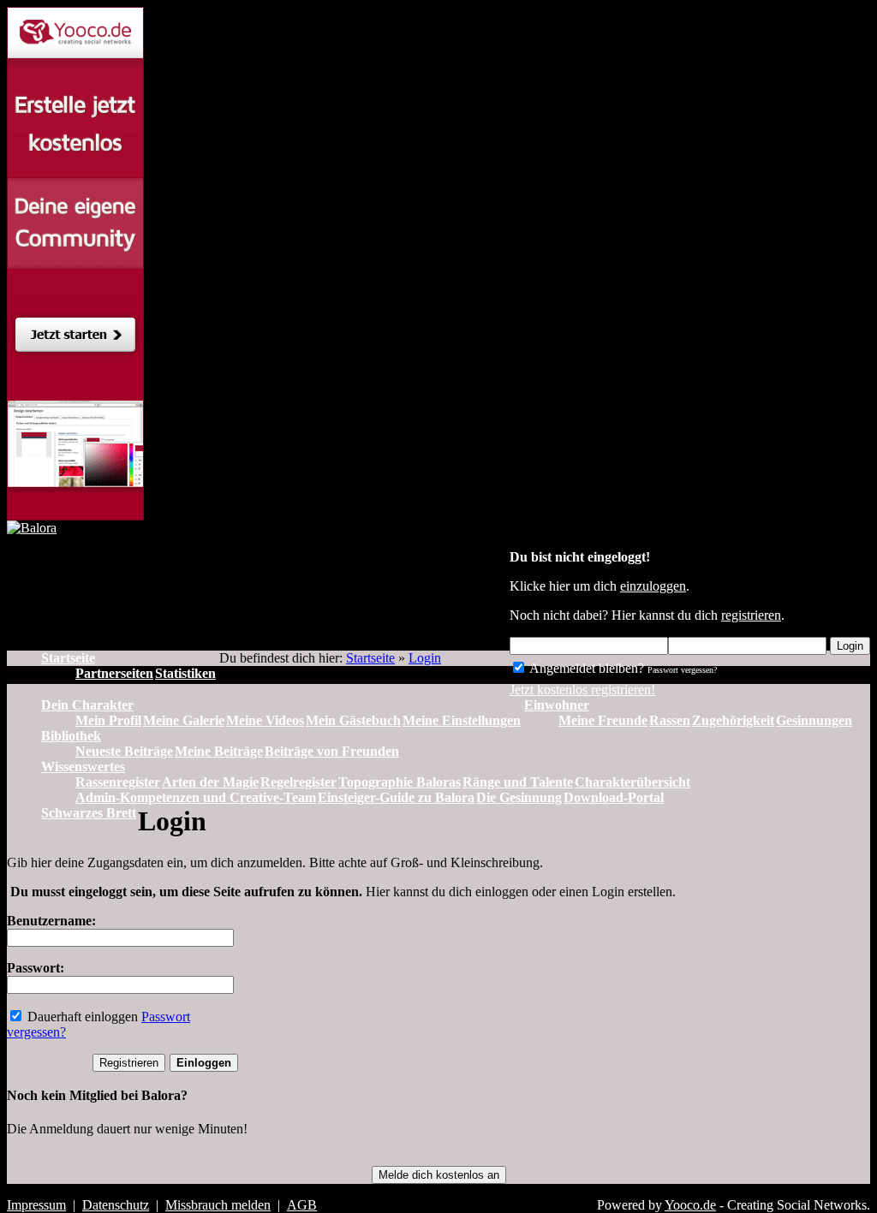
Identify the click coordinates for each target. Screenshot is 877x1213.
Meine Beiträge (219, 751)
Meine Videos (265, 720)
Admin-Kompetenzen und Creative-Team (195, 797)
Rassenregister (117, 782)
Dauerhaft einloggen (81, 1016)
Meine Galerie (183, 720)
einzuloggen (653, 586)
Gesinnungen (814, 720)
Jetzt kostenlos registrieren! (582, 689)
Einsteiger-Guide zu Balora (396, 797)
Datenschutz (115, 1205)
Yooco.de (690, 1205)
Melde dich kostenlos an (439, 1174)
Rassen (669, 720)
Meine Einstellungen (462, 720)
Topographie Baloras (399, 782)
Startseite (370, 658)
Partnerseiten (114, 673)
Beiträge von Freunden (332, 751)
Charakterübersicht (632, 782)
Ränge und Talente (517, 782)
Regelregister (298, 782)
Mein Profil (108, 720)
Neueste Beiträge (124, 751)
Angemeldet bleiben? (585, 668)
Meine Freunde (602, 720)
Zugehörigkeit (733, 720)
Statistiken (185, 673)
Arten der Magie (210, 782)
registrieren (751, 615)
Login (850, 645)
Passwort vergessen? (682, 670)
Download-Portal (614, 797)
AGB (302, 1205)
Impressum (36, 1205)
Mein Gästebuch (353, 720)
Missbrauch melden (218, 1205)
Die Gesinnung (519, 797)
